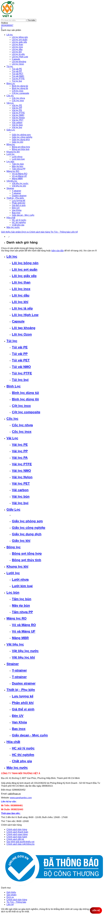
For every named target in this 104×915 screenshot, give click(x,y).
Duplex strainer (23, 683)
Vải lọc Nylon (22, 477)
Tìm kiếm (31, 20)
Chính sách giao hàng (17, 834)
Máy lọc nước (17, 767)
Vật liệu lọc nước (25, 651)
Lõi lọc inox (21, 289)
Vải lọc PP (20, 451)
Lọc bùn (12, 592)
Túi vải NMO (21, 367)
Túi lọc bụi (20, 380)
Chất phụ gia (22, 761)
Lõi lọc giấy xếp (24, 276)
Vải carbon (20, 490)
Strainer (12, 664)
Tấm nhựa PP (22, 612)
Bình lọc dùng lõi (25, 399)
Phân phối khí (23, 703)
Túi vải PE (20, 347)
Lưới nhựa (20, 579)
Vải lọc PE (20, 444)
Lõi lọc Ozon (22, 334)
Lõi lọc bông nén (25, 263)
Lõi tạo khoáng (23, 328)
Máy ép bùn (21, 605)
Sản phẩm (16, 232)
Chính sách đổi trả (15, 839)
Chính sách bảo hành (16, 837)
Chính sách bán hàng (40, 232)
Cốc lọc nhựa (22, 425)
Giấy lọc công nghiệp (28, 527)
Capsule (18, 321)
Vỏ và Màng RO (24, 625)
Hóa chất (13, 742)
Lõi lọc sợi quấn (24, 269)
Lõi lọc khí (20, 302)
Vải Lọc (12, 438)
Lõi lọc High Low (25, 315)
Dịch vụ (25, 232)
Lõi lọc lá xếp (22, 308)
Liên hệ (74, 232)
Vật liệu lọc (15, 644)
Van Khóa (19, 722)
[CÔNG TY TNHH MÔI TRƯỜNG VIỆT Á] (8, 18)
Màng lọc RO (16, 618)
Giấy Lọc (13, 509)
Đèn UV (17, 716)
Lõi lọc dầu (20, 295)
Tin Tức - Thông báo (61, 232)
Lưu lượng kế (22, 696)
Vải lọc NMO (21, 470)
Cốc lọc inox (21, 431)
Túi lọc (11, 341)
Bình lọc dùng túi (25, 393)
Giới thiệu (6, 232)
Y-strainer (19, 670)
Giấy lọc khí (21, 540)
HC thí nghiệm (23, 755)
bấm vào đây (57, 250)
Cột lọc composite (26, 412)
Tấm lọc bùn (21, 599)
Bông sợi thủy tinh (26, 560)
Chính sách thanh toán (17, 832)
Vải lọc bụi (20, 503)
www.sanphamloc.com (21, 797)
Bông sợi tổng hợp (27, 553)
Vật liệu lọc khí (23, 657)
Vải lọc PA (20, 457)
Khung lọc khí (17, 566)
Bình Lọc (13, 386)
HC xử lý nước (23, 748)
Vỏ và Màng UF (23, 631)
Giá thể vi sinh (23, 709)
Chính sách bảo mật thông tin (20, 844)
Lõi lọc (11, 256)
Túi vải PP (20, 354)
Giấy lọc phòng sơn (27, 521)
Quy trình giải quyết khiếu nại (20, 842)
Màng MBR (20, 638)
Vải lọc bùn (21, 496)
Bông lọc (13, 547)
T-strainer (19, 677)
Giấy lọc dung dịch (26, 534)
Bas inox (18, 729)
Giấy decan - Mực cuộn (30, 735)
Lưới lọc (13, 573)
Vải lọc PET (21, 483)
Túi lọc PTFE (22, 373)
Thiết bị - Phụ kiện (20, 690)
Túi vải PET (21, 360)
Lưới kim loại (22, 586)
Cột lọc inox (21, 406)
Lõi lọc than (21, 282)
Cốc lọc (12, 418)
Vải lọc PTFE (22, 464)
